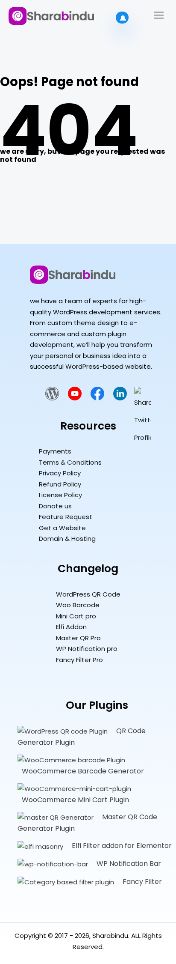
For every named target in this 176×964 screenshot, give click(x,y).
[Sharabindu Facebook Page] (97, 398)
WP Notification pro (86, 648)
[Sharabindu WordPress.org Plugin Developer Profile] (52, 398)
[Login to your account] (122, 18)
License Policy (60, 494)
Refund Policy (60, 484)
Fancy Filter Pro (79, 659)
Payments (55, 451)
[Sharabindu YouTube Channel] (75, 398)
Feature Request (65, 516)
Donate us (55, 505)
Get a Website (62, 527)
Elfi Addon (71, 626)
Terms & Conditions (70, 462)
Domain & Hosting (67, 538)
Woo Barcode (78, 604)
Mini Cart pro (76, 616)
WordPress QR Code (88, 594)
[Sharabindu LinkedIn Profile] (120, 398)
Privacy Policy (60, 473)
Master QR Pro (78, 637)
